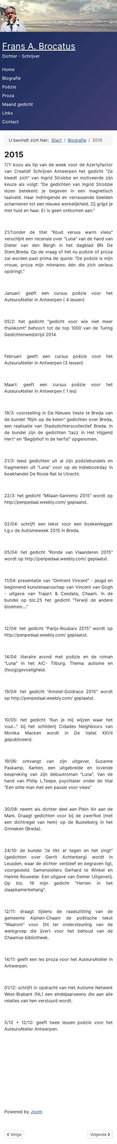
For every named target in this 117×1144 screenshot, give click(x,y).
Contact (10, 121)
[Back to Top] (107, 1134)
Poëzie (9, 87)
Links (7, 113)
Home (8, 69)
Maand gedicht (17, 104)
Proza (8, 95)
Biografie (11, 78)
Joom (36, 1111)
